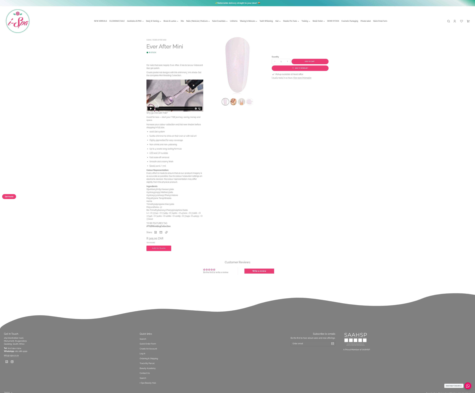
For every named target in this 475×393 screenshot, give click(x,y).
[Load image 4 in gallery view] (249, 101)
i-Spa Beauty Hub (148, 383)
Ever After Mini (159, 40)
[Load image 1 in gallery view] (225, 101)
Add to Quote (159, 248)
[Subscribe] (332, 343)
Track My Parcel (147, 363)
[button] (448, 21)
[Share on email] (161, 232)
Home (148, 40)
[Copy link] (166, 232)
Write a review (259, 271)
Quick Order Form (148, 344)
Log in (142, 353)
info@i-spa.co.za (11, 355)
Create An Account (148, 349)
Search (143, 339)
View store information (302, 78)
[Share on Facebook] (155, 232)
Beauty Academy (148, 368)
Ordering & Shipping (149, 358)
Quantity (275, 57)
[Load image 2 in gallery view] (233, 101)
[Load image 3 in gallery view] (241, 101)
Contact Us (145, 373)
